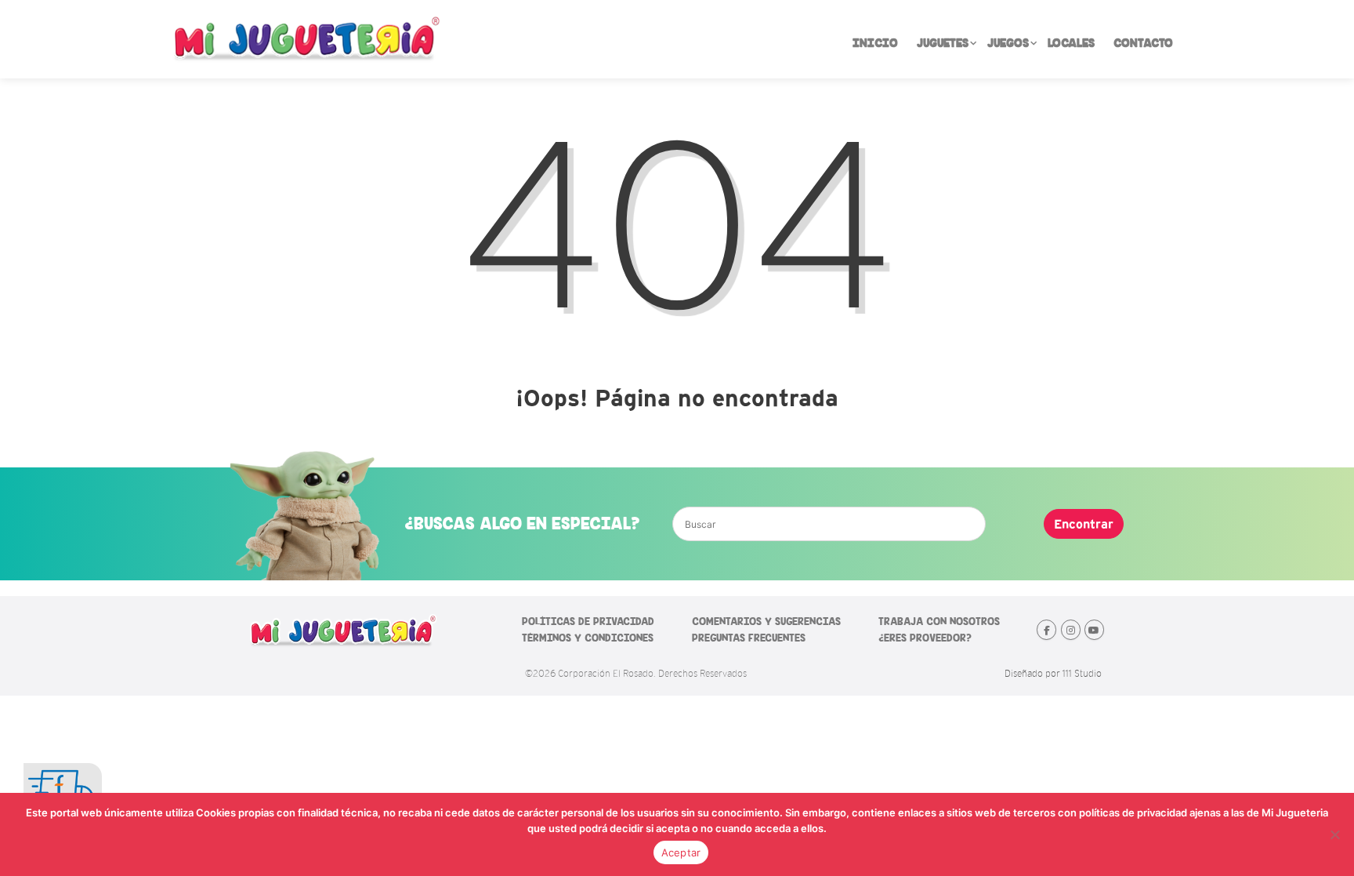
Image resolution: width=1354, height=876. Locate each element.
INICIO (875, 43)
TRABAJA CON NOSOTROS (939, 621)
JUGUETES (942, 43)
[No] (1334, 834)
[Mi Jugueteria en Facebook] (1046, 630)
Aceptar (681, 852)
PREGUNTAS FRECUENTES (749, 638)
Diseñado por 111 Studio (1053, 673)
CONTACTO (1143, 43)
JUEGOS (1008, 43)
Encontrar (1083, 524)
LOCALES (1071, 43)
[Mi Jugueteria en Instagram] (1071, 630)
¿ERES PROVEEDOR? (925, 638)
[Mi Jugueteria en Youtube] (1094, 630)
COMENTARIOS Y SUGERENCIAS (766, 621)
